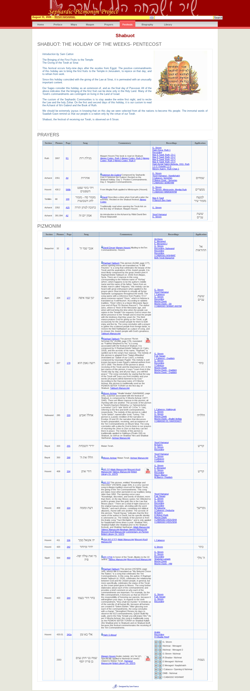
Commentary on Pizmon (137, 532)
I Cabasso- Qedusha (164, 510)
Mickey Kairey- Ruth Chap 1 (165, 169)
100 (67, 199)
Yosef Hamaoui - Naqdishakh (166, 175)
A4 (67, 178)
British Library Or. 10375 (112, 534)
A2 (67, 215)
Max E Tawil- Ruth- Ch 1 (163, 155)
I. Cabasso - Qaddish (164, 358)
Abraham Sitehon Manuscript (133, 529)
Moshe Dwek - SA (162, 304)
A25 (68, 207)
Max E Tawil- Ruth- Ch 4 (163, 162)
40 (68, 248)
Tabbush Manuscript (111, 333)
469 (68, 558)
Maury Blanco (160, 475)
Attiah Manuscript (118, 469)
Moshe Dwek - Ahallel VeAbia (168, 419)
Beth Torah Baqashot (164, 258)
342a (69, 634)
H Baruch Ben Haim (161, 200)
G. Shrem (157, 147)
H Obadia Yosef (161, 637)
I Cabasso (159, 365)
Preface (58, 24)
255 (68, 446)
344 (68, 598)
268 (68, 457)
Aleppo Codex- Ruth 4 (124, 160)
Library (168, 24)
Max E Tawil (158, 198)
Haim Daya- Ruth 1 (161, 150)
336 (68, 540)
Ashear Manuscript (121, 438)
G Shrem (158, 547)
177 (68, 298)
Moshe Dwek (160, 301)
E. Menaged (160, 241)
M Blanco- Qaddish (163, 477)
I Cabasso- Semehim (162, 178)
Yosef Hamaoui (159, 214)
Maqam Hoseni (123, 247)
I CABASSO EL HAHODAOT (168, 421)
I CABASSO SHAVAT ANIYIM (168, 306)
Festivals (127, 24)
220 (68, 415)
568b (68, 189)
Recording (157, 152)
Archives (158, 239)
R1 (67, 158)
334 (68, 471)
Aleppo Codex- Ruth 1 (110, 158)
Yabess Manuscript (121, 472)
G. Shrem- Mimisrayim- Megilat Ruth (169, 189)
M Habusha (159, 508)
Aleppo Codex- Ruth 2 (131, 158)
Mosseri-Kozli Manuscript (113, 532)
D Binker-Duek (161, 515)
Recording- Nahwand (164, 248)
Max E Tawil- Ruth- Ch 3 (163, 159)
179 (68, 363)
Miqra (74, 24)
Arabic (157, 632)
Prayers (108, 24)
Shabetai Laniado (162, 559)
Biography (147, 24)
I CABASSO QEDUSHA (165, 519)
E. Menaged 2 (160, 244)
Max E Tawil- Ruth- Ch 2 (163, 157)
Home (40, 24)
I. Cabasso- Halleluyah (165, 409)
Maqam (90, 24)
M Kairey (158, 445)
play (156, 642)
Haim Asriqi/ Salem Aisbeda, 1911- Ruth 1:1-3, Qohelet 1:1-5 (170, 165)
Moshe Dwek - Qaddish (165, 370)
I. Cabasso (159, 294)
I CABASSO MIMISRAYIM (164, 192)
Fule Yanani (159, 356)
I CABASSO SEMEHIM (163, 183)
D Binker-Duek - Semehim (164, 180)
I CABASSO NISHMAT (165, 255)
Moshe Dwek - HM (163, 564)
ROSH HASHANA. (65, 17)
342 (68, 547)
